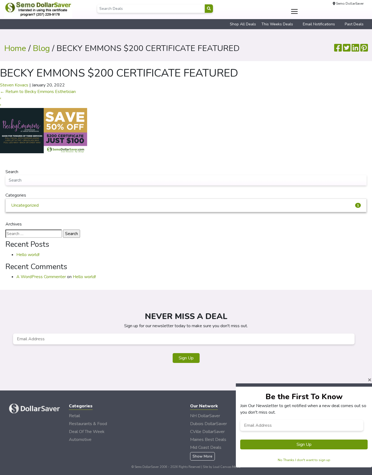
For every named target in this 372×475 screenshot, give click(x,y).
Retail (74, 416)
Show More (202, 456)
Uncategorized (185, 205)
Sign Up (186, 358)
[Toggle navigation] (294, 11)
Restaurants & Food (88, 424)
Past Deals (354, 24)
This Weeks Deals (277, 24)
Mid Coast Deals (205, 447)
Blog (41, 48)
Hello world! (27, 255)
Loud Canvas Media (226, 467)
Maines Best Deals (208, 440)
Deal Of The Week (87, 432)
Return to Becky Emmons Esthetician (38, 92)
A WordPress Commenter (41, 277)
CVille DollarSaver (207, 432)
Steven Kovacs (14, 85)
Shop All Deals (243, 24)
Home (15, 48)
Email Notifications (319, 24)
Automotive (80, 440)
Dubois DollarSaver (208, 424)
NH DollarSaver (205, 416)
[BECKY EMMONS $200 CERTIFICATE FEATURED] (43, 130)
